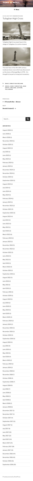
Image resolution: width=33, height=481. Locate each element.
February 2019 (7, 364)
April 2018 (6, 400)
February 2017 (7, 446)
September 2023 (8, 213)
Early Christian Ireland (14, 83)
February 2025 (7, 162)
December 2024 (8, 170)
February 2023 (7, 238)
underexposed (17, 16)
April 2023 (6, 231)
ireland (13, 87)
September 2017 (8, 421)
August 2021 (7, 277)
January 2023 (7, 241)
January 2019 (7, 367)
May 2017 (6, 436)
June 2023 (6, 223)
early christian (16, 86)
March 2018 (6, 403)
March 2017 (6, 443)
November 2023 (8, 205)
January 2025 (7, 166)
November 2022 (8, 249)
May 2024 (6, 195)
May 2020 (6, 310)
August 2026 (7, 130)
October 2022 (7, 252)
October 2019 (7, 335)
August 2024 (7, 184)
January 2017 (7, 450)
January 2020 (7, 324)
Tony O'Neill (11, 2)
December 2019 (8, 328)
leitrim (19, 87)
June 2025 (6, 155)
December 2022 (8, 245)
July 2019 (5, 346)
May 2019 (6, 353)
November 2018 (8, 374)
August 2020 (7, 299)
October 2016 (7, 461)
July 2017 (5, 428)
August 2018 (7, 385)
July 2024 (6, 187)
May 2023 (6, 227)
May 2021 (6, 285)
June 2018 (6, 392)
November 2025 (8, 141)
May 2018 (6, 396)
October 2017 (7, 418)
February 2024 (7, 198)
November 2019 (8, 331)
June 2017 (6, 432)
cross (7, 86)
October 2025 (7, 144)
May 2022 (6, 259)
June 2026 (6, 134)
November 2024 (8, 173)
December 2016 (8, 454)
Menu (17, 9)
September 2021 (8, 274)
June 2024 (6, 191)
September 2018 (8, 382)
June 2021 (6, 281)
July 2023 (6, 220)
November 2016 (8, 457)
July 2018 (5, 389)
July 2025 (6, 152)
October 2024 (7, 177)
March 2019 (6, 360)
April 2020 (6, 313)
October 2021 (7, 270)
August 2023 (7, 216)
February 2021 (7, 292)
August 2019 (7, 342)
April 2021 (6, 288)
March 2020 (6, 317)
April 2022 (6, 263)
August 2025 (7, 148)
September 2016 (8, 464)
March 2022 (6, 267)
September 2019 (8, 338)
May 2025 (6, 159)
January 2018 (7, 407)
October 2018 (7, 378)
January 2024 (7, 202)
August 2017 (7, 425)
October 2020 (7, 295)
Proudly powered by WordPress (11, 476)
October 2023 (7, 209)
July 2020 (6, 303)
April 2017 (6, 439)
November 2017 (8, 414)
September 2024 (8, 180)
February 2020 (7, 321)
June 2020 (6, 306)
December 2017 (8, 410)
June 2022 (6, 256)
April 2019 (6, 356)
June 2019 (6, 349)
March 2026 (6, 137)
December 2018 (8, 371)
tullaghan (9, 89)
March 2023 (6, 234)
